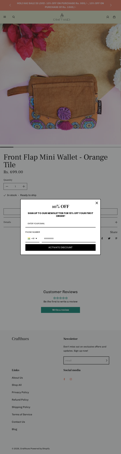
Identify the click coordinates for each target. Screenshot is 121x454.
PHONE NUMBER (32, 232)
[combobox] (32, 238)
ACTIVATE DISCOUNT (60, 247)
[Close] (96, 202)
